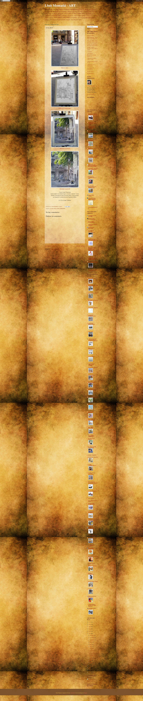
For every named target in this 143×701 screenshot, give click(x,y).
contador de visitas (91, 681)
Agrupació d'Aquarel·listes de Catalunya (92, 123)
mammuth (73, 693)
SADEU (90, 589)
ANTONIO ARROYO (93, 307)
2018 (90, 626)
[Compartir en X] (67, 206)
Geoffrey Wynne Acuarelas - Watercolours (91, 473)
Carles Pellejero (91, 356)
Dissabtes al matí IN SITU (92, 148)
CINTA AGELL (91, 375)
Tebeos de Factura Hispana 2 (92, 596)
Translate (96, 28)
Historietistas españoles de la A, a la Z (92, 177)
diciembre (92, 635)
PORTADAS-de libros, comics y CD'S (91, 59)
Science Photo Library (91, 195)
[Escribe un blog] (66, 206)
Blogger (85, 693)
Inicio (66, 246)
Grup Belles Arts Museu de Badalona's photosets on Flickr (93, 165)
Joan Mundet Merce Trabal (92, 501)
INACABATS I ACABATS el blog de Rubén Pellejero (92, 482)
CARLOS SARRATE (93, 367)
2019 (90, 624)
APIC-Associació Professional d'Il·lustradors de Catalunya (92, 127)
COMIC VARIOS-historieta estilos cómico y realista (92, 48)
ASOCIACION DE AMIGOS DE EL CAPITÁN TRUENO (92, 340)
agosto (91, 642)
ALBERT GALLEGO (93, 285)
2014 (90, 665)
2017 (90, 629)
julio (91, 644)
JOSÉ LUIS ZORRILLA (91, 512)
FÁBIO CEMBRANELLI (92, 465)
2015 (90, 633)
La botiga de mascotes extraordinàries (91, 231)
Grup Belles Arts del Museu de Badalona (92, 157)
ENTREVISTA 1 (90, 71)
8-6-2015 (91, 655)
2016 (90, 631)
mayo (91, 658)
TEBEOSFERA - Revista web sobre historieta (92, 605)
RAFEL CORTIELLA (91, 573)
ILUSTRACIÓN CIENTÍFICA (90, 68)
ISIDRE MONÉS (92, 491)
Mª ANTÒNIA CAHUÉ (91, 545)
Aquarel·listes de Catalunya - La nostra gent (93, 131)
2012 (90, 670)
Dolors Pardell (91, 389)
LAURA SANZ (91, 520)
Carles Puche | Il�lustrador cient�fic (91, 364)
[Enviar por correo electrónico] (65, 206)
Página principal (90, 35)
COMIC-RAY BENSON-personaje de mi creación (92, 44)
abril (91, 660)
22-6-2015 (92, 650)
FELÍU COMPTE (92, 455)
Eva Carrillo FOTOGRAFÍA (91, 222)
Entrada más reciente (51, 246)
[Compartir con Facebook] (68, 206)
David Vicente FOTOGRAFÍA (91, 219)
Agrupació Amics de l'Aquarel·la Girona (92, 114)
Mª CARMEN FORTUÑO (91, 548)
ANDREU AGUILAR (93, 300)
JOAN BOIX (91, 498)
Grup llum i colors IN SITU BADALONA (93, 169)
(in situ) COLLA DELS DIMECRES (57, 208)
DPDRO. (90, 404)
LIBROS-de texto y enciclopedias (91, 65)
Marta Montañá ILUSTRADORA (92, 240)
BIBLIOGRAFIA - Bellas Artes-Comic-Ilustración (92, 38)
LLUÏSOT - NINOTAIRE (91, 528)
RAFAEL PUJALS (92, 566)
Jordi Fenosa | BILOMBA (91, 228)
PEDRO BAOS (91, 563)
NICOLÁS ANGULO (93, 556)
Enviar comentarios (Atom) (56, 249)
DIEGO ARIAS (91, 382)
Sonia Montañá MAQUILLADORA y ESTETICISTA (93, 258)
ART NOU (90, 331)
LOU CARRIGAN (92, 535)
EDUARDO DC (91, 420)
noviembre (92, 637)
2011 (90, 672)
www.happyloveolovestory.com (93, 270)
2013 (90, 667)
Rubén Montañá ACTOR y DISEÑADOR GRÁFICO (91, 249)
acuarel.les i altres (92, 278)
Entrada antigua (80, 246)
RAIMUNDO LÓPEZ (93, 581)
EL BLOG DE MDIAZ (91, 439)
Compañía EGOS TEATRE (92, 216)
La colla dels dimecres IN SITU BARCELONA (92, 186)
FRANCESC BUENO (93, 457)
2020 (90, 622)
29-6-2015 (92, 648)
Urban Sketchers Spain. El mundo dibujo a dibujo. (92, 199)
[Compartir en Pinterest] (69, 206)
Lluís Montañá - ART (60, 5)
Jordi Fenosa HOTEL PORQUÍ (93, 225)
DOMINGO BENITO (93, 397)
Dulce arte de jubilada (91, 412)
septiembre (92, 640)
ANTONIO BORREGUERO (92, 315)
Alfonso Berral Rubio (93, 293)
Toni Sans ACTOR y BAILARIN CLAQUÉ (93, 262)
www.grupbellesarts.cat (93, 207)
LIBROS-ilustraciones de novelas (92, 62)
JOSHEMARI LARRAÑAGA (91, 504)
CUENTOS (89, 51)
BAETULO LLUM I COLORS (92, 140)
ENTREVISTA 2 (90, 73)
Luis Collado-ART (92, 538)
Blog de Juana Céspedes (91, 348)
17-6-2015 (92, 653)
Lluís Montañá (91, 86)
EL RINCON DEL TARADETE (92, 447)
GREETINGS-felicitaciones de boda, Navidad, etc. (91, 55)
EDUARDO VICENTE (90, 428)
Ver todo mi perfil (90, 94)
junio (91, 646)
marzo (91, 662)
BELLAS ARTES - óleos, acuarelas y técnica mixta (92, 41)
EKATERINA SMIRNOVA (91, 436)
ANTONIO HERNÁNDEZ (91, 324)
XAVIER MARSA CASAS (92, 609)
